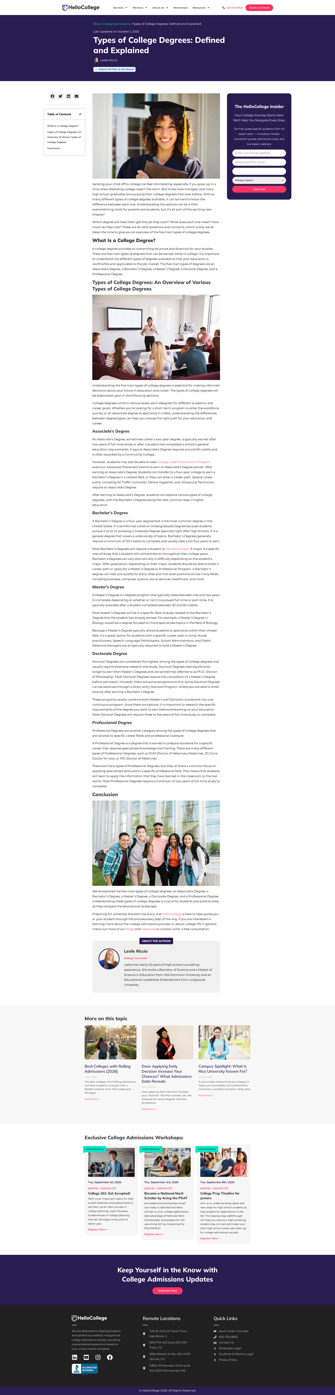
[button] (52, 96)
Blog (96, 24)
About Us (158, 7)
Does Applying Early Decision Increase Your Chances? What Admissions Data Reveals (167, 1074)
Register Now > (97, 1229)
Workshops (180, 7)
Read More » (92, 1099)
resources (148, 929)
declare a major (177, 549)
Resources (199, 7)
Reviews (138, 7)
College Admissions (116, 24)
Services (118, 7)
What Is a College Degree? (62, 125)
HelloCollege (171, 914)
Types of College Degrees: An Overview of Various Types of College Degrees (64, 137)
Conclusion (53, 148)
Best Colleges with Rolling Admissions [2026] (108, 1069)
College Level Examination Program (183, 462)
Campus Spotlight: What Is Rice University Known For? (223, 1069)
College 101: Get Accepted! (109, 1193)
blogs (130, 929)
